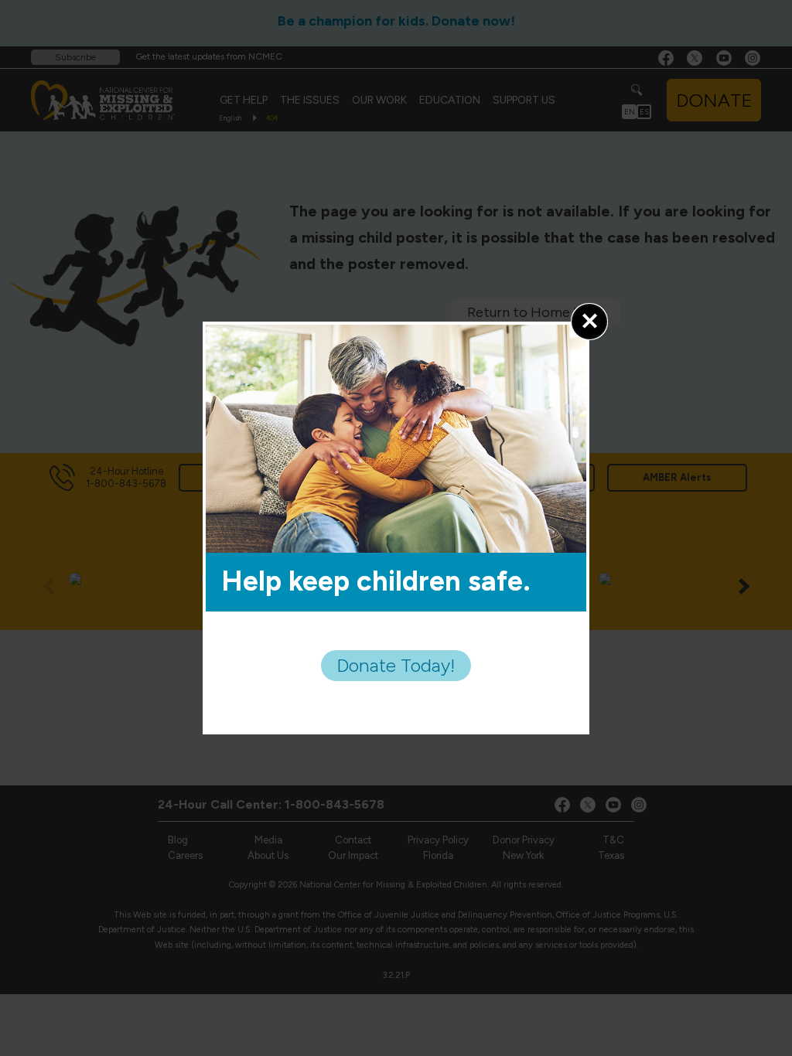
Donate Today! (396, 665)
